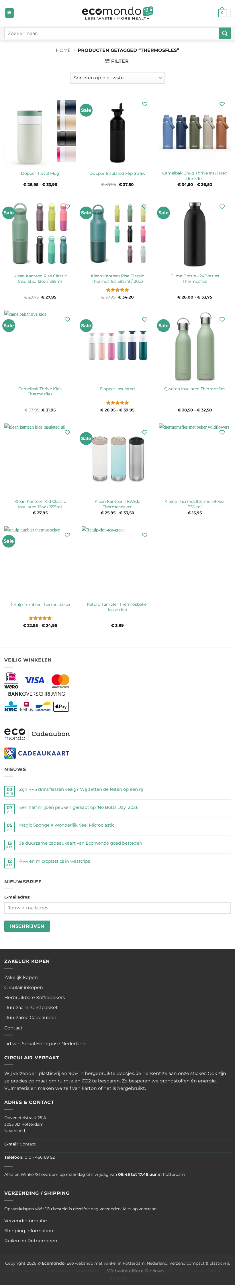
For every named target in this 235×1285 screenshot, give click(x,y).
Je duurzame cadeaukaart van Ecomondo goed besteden (80, 843)
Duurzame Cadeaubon (30, 1017)
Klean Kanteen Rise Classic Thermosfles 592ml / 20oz (117, 278)
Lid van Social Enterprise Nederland (45, 1043)
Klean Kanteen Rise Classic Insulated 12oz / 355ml (40, 278)
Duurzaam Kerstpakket (31, 1007)
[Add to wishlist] (67, 103)
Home (63, 50)
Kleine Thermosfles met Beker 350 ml (194, 504)
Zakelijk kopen (21, 977)
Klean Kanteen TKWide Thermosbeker (117, 504)
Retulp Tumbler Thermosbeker (40, 604)
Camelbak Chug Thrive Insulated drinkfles (194, 175)
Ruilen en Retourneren (30, 1240)
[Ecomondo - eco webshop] (117, 13)
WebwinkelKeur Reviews (135, 1271)
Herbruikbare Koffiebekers (34, 997)
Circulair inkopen (23, 987)
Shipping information (28, 1230)
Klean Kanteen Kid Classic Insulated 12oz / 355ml (40, 504)
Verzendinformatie (25, 1220)
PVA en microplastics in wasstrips (54, 861)
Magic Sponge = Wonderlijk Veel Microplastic (66, 825)
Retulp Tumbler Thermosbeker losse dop (117, 607)
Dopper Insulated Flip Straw (117, 173)
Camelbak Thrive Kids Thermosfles (40, 391)
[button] (9, 13)
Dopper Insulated (117, 388)
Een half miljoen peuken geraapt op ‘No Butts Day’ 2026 (78, 807)
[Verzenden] (225, 33)
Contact (13, 1028)
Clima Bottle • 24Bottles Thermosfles (195, 278)
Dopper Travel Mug (40, 173)
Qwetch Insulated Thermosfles (194, 388)
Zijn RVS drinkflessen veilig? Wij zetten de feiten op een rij (81, 789)
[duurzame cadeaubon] (37, 734)
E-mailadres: (17, 897)
